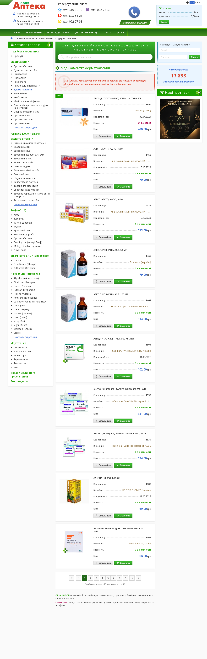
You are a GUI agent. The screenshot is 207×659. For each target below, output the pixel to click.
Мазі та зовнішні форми (27, 101)
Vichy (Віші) (20, 321)
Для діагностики (23, 351)
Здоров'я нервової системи (29, 154)
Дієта (17, 215)
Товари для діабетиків (26, 186)
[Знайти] (62, 57)
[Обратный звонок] (134, 12)
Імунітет (18, 226)
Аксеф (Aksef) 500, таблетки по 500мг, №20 (119, 433)
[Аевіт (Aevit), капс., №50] (74, 162)
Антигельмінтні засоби (26, 200)
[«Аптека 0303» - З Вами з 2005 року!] (29, 5)
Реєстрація (165, 44)
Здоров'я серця (22, 151)
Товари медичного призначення (23, 374)
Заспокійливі (20, 93)
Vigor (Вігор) (20, 325)
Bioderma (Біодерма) (25, 282)
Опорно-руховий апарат (27, 111)
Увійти (194, 57)
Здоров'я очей (22, 147)
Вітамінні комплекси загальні (30, 143)
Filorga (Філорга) (23, 294)
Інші (16, 367)
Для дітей (19, 219)
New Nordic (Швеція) (25, 264)
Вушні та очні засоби (25, 70)
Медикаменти (20, 61)
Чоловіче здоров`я (24, 234)
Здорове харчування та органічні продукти (32, 195)
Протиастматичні (23, 119)
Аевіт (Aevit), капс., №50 (108, 148)
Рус (199, 2)
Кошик (164, 22)
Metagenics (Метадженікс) (28, 246)
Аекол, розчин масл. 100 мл (111, 294)
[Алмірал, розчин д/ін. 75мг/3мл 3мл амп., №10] (74, 541)
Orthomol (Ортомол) (25, 268)
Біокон (17, 333)
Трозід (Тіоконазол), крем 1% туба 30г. (117, 98)
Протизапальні (22, 123)
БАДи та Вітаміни (22, 138)
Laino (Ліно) (20, 305)
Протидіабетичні (23, 66)
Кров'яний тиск (22, 230)
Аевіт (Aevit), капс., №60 (108, 199)
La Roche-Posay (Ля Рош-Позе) (30, 301)
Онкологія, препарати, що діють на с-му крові (31, 106)
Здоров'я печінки (23, 158)
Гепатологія (20, 74)
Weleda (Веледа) (23, 329)
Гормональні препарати (27, 85)
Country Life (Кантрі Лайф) (28, 242)
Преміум (18, 56)
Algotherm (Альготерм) (26, 278)
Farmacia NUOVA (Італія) (26, 133)
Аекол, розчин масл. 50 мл (110, 249)
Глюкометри (20, 347)
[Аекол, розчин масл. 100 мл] (74, 307)
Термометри (21, 359)
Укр (192, 2)
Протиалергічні (22, 115)
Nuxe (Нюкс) (20, 317)
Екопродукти (19, 381)
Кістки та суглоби (23, 162)
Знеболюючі (20, 97)
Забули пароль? (181, 44)
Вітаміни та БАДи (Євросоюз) (30, 255)
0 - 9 (145, 45)
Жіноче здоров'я (23, 222)
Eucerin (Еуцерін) (23, 286)
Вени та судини (22, 166)
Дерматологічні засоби (26, 170)
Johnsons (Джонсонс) (25, 297)
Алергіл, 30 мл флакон (107, 477)
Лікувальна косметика (25, 274)
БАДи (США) (18, 210)
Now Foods (20, 250)
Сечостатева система (26, 182)
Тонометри (20, 363)
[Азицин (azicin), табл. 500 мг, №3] (74, 351)
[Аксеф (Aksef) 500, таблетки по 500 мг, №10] (74, 402)
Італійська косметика (25, 51)
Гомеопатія (20, 82)
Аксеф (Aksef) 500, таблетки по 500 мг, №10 (119, 389)
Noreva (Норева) (23, 313)
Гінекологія (20, 78)
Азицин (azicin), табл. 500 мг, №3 (113, 338)
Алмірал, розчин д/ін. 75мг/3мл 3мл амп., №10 (119, 530)
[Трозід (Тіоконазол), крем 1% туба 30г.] (74, 111)
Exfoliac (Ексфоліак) (24, 290)
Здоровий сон (21, 174)
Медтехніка (18, 343)
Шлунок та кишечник (25, 178)
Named (18, 260)
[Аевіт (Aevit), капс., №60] (74, 212)
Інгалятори (20, 355)
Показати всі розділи (25, 127)
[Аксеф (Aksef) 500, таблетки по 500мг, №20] (74, 446)
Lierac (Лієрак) (21, 309)
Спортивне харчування (26, 189)
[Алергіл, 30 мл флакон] (74, 491)
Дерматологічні (23, 89)
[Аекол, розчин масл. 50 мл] (74, 263)
